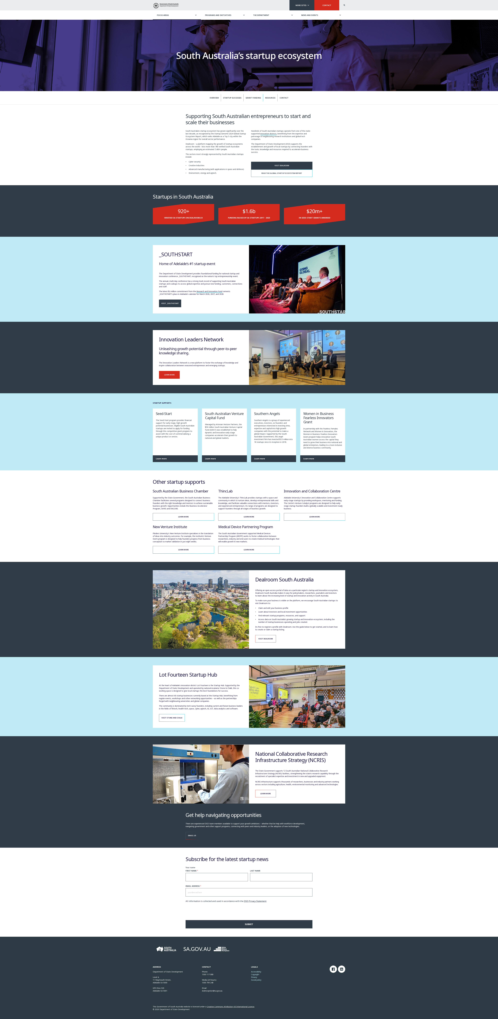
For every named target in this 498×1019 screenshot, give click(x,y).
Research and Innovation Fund (209, 291)
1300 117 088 (207, 974)
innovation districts (268, 133)
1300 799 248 (207, 982)
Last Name (255, 871)
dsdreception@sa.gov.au (212, 991)
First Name (192, 871)
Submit (249, 924)
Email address (193, 886)
